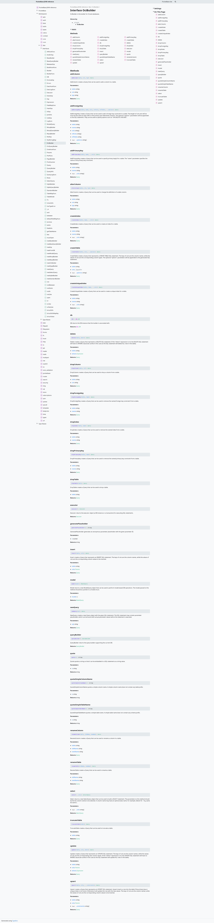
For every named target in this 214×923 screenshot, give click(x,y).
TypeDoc (15, 921)
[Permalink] (81, 74)
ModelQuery (84, 584)
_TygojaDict (78, 270)
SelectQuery (86, 795)
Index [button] (74, 29)
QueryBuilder (86, 638)
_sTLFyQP (76, 23)
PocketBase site (167, 2)
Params (77, 569)
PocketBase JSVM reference (45, 2)
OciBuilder (95, 7)
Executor (82, 509)
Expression (80, 354)
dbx (90, 7)
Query (92, 78)
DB (79, 319)
